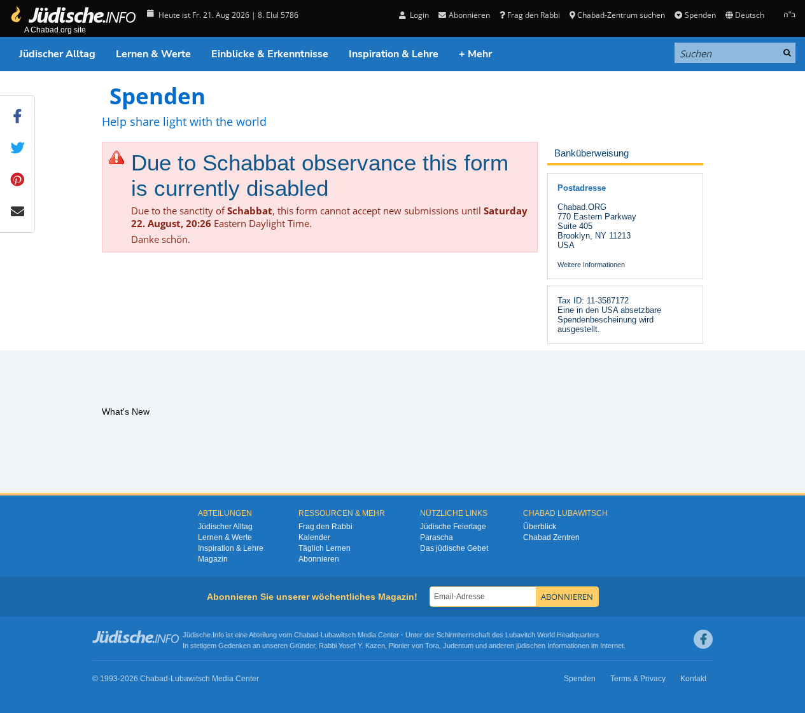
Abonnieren (318, 559)
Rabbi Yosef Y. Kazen (352, 645)
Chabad (306, 635)
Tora (432, 645)
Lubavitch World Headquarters (552, 635)
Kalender (314, 537)
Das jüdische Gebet (454, 548)
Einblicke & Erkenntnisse (269, 54)
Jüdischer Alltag (57, 54)
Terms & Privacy (638, 678)
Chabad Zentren (551, 537)
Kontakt (693, 678)
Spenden (700, 15)
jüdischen (530, 645)
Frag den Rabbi (533, 15)
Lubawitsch (338, 635)
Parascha (436, 537)
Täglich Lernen (324, 548)
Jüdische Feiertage (453, 526)
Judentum (458, 645)
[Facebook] (703, 639)
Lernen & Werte (153, 54)
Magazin (213, 559)
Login (418, 15)
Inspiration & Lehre (393, 54)
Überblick (539, 526)
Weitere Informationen (591, 264)
